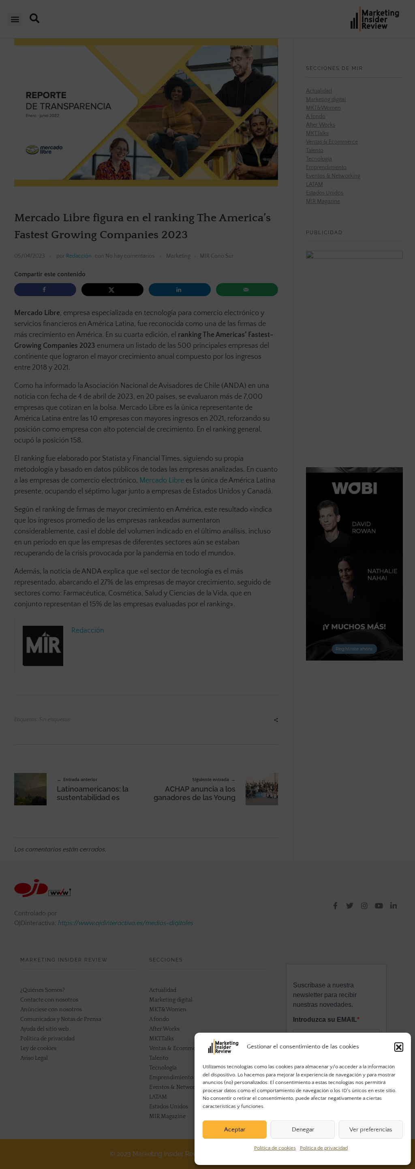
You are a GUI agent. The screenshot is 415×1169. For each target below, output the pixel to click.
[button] (399, 1047)
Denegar (303, 1129)
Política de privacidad (324, 1148)
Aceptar (234, 1129)
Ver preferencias (370, 1129)
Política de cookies (275, 1148)
